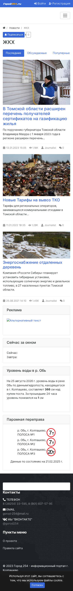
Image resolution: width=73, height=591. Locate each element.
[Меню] (65, 15)
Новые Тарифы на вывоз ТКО (31, 200)
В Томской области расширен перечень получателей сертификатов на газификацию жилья (35, 116)
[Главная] (4, 27)
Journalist (50, 147)
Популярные (61, 53)
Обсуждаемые (37, 53)
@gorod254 (11, 523)
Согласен (37, 585)
